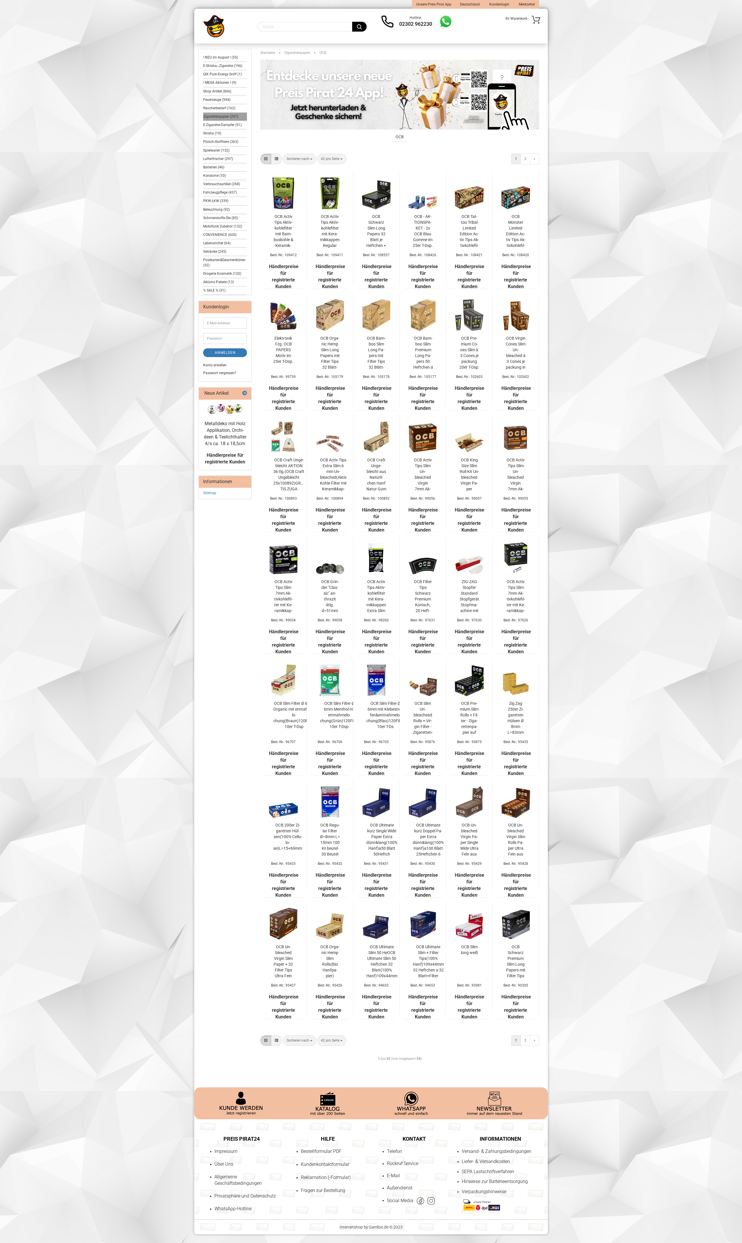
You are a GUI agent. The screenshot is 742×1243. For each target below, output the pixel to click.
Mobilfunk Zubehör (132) (222, 226)
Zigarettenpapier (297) (220, 116)
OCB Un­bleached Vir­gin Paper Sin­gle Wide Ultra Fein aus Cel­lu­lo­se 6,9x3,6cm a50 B (469, 840)
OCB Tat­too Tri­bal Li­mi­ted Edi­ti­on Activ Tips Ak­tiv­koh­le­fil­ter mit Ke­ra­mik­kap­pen (469, 231)
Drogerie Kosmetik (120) (222, 274)
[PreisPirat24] (214, 26)
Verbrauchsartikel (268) (221, 184)
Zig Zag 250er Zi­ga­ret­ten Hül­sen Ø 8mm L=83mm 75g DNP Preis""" (516, 718)
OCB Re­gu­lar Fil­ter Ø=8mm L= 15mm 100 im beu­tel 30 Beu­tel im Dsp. (330, 840)
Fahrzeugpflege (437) (220, 192)
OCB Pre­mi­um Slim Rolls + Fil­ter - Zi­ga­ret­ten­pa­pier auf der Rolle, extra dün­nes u (469, 718)
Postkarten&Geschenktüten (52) (224, 262)
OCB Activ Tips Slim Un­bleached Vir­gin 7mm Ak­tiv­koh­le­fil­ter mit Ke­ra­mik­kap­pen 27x (423, 475)
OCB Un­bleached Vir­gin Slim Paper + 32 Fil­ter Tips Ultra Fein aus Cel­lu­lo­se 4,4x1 (283, 961)
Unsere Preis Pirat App (433, 4)
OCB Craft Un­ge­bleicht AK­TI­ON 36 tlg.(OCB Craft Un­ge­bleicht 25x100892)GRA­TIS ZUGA (288, 474)
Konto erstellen (215, 365)
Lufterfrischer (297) (218, 159)
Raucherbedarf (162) (219, 108)
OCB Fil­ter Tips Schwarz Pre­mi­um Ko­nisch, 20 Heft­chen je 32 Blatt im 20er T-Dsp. (423, 596)
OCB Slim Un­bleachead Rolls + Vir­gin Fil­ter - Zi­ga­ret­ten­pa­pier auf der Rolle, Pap (423, 718)
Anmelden (225, 353)
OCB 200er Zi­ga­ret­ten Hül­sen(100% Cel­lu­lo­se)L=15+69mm (287, 837)
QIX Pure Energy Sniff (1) (222, 74)
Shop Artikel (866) (217, 91)
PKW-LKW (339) (215, 201)
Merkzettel (526, 4)
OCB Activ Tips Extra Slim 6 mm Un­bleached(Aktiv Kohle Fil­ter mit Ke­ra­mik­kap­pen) (333, 475)
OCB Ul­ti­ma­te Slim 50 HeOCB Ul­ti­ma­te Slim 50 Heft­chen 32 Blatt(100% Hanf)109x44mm (381, 961)
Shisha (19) (212, 133)
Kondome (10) (214, 176)
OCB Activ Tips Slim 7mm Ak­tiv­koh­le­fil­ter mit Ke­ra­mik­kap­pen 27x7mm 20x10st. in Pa (283, 596)
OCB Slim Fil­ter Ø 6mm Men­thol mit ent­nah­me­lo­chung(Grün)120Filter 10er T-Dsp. (339, 715)
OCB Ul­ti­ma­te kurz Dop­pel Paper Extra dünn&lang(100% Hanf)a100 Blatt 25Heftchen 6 (428, 839)
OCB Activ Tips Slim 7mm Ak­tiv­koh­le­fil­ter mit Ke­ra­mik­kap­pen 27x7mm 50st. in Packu (516, 596)
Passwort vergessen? (219, 373)
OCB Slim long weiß (469, 949)
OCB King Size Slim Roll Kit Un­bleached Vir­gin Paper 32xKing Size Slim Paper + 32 (469, 475)
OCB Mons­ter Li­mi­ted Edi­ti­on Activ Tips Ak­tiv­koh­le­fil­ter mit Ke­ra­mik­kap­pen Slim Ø (515, 231)
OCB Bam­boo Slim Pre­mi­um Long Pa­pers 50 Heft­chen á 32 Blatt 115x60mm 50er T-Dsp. (423, 353)
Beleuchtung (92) (216, 210)
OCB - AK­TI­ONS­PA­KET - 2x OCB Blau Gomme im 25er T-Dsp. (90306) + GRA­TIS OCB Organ (423, 231)
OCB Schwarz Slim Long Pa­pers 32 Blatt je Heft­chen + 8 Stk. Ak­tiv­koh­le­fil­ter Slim (376, 231)
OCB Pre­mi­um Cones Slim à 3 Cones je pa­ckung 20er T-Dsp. (469, 353)
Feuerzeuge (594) (216, 100)
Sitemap (209, 493)
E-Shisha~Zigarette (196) (222, 66)
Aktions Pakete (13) (218, 282)
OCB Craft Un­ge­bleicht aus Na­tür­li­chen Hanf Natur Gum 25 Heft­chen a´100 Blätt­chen (376, 475)
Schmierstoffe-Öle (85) (220, 218)
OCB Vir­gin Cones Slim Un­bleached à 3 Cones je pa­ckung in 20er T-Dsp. (516, 353)
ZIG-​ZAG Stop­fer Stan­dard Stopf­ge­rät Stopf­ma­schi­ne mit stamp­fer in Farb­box (469, 596)
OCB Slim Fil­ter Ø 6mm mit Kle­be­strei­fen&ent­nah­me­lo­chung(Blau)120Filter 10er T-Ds (385, 715)
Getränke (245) (214, 252)
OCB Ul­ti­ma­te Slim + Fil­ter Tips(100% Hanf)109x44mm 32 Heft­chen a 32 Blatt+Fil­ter (428, 961)
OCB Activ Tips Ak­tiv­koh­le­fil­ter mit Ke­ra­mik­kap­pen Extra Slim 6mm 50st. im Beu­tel (376, 596)
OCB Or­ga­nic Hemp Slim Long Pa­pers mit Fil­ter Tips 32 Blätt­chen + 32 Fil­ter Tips (330, 353)
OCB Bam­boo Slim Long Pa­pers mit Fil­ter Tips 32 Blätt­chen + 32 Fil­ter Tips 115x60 (376, 353)
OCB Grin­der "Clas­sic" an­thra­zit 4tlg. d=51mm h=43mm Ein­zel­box (330, 596)
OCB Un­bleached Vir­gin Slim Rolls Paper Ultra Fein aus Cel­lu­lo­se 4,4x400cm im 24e (516, 840)
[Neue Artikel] (244, 393)
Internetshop (351, 1227)
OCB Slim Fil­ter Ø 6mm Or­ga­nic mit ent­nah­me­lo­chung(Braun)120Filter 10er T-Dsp (293, 715)
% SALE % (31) (214, 290)
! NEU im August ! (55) (220, 57)
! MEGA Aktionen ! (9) (219, 83)
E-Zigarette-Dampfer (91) (222, 125)
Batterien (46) (213, 167)
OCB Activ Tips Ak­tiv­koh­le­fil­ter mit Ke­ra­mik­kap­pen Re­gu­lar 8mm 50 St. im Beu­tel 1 (330, 231)
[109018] (225, 409)
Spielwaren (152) (216, 150)
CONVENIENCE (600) (220, 235)
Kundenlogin (498, 4)
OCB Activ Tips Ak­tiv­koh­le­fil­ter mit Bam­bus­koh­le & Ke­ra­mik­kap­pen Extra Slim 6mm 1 (283, 231)
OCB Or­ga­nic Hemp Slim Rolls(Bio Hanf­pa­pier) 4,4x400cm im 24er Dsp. (330, 961)
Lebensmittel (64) (216, 243)
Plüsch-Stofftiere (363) (220, 142)
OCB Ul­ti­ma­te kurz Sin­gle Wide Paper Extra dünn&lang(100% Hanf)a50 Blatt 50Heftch (381, 839)
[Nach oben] (16, 1205)
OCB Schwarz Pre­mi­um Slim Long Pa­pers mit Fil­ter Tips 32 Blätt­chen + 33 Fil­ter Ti (515, 961)
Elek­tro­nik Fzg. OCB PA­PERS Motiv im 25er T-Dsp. (283, 350)
